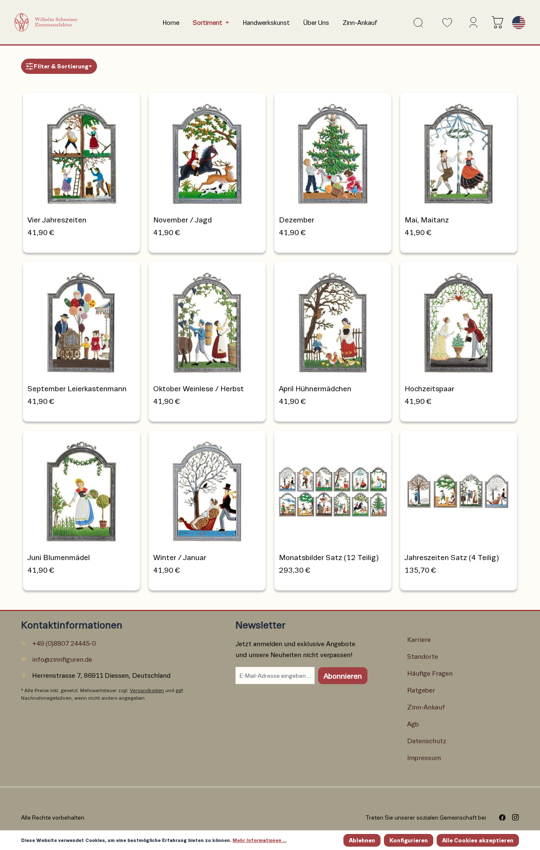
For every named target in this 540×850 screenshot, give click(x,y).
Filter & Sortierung (61, 66)
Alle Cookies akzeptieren (477, 840)
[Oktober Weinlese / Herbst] (207, 320)
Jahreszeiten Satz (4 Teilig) (452, 557)
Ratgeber (421, 690)
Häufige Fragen (430, 673)
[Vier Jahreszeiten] (81, 151)
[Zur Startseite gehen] (74, 22)
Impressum (424, 757)
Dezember (296, 219)
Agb (413, 724)
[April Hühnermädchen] (333, 320)
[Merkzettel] (445, 23)
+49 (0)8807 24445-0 (64, 643)
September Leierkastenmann (77, 388)
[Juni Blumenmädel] (81, 489)
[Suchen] (417, 23)
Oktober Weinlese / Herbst (198, 388)
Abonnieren (343, 675)
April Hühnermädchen (315, 388)
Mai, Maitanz (427, 219)
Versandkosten (147, 690)
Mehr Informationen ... (259, 840)
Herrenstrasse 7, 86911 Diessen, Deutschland (101, 675)
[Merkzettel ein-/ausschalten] (128, 104)
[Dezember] (333, 151)
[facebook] (499, 817)
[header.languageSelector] (517, 22)
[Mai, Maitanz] (459, 151)
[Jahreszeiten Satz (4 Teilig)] (459, 489)
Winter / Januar (179, 557)
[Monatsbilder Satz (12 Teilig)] (333, 489)
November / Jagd (182, 219)
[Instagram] (512, 817)
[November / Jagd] (207, 151)
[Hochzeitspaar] (459, 320)
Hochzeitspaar (429, 388)
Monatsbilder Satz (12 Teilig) (329, 557)
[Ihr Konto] (472, 22)
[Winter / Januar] (207, 489)
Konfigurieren (408, 840)
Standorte (422, 656)
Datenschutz (426, 740)
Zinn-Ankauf (426, 707)
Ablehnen (362, 840)
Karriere (419, 639)
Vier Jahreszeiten (56, 219)
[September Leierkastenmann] (81, 320)
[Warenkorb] (495, 22)
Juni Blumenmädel (58, 557)
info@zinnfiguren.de (62, 659)
